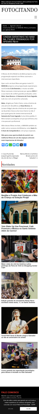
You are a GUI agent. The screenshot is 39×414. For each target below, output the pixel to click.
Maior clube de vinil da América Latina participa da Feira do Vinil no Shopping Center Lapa (19, 2)
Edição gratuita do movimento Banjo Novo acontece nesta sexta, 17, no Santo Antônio (18, 301)
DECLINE (10, 408)
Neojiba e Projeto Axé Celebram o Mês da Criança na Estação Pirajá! (19, 196)
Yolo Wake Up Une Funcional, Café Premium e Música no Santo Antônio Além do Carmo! (18, 228)
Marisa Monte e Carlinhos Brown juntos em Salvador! (29, 156)
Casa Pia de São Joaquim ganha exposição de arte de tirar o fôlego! (10, 156)
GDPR (33, 404)
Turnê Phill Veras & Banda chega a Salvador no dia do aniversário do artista (18, 336)
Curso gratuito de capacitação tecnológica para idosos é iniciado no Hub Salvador (17, 371)
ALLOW (28, 408)
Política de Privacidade (23, 404)
